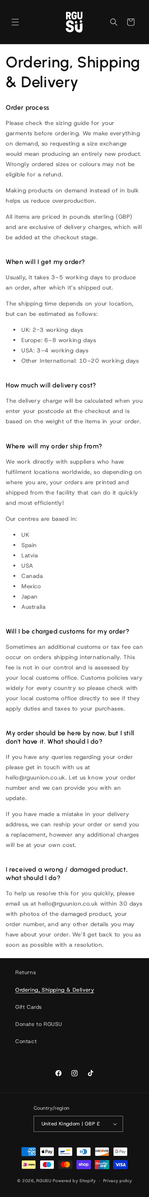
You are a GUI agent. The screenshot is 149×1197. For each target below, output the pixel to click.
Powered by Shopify (74, 1180)
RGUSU (44, 1180)
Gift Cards (28, 1006)
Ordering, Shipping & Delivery (54, 989)
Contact (26, 1041)
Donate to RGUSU (38, 1024)
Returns (25, 972)
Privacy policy (117, 1180)
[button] (15, 22)
